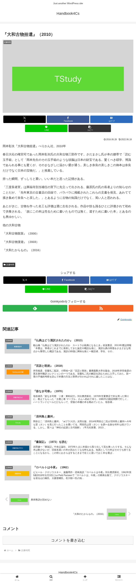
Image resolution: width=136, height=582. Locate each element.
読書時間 (10, 265)
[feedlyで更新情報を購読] (35, 308)
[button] (89, 128)
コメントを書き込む (68, 540)
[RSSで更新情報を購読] (101, 308)
